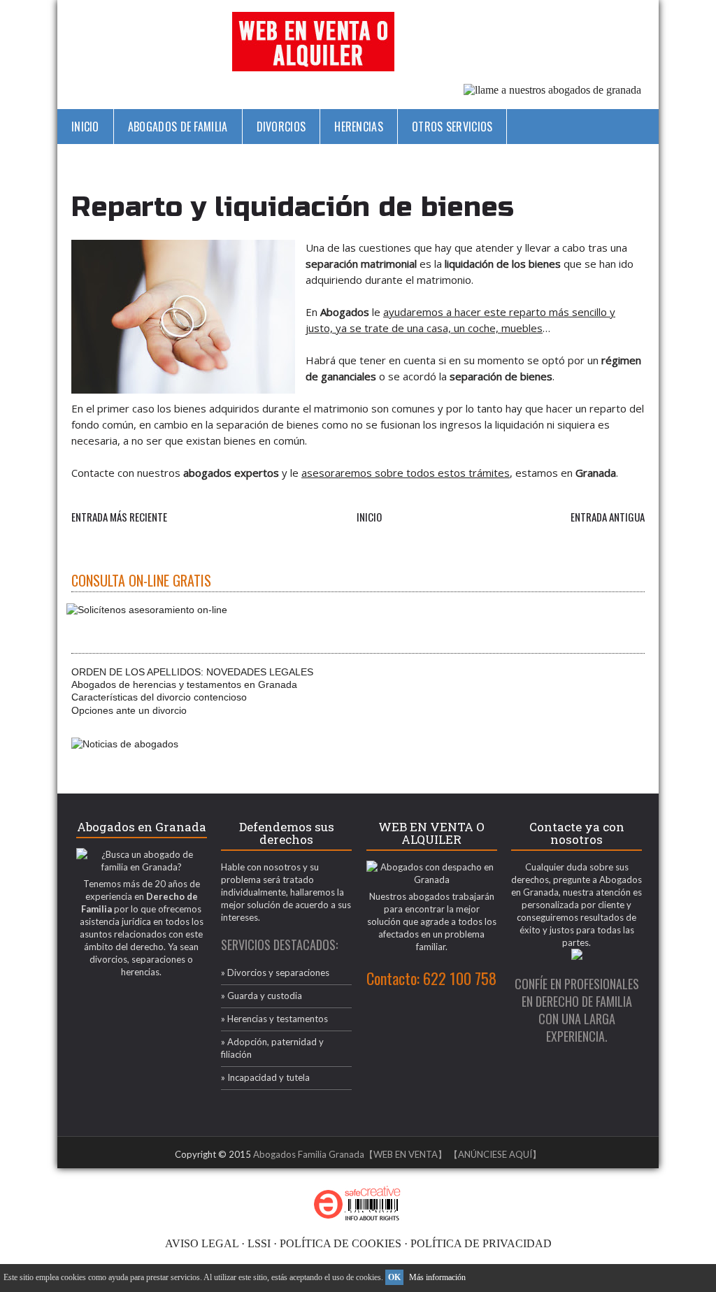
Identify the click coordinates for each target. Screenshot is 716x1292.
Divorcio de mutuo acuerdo (140, 161)
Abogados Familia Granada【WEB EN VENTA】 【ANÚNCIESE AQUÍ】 (397, 1154)
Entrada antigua (608, 516)
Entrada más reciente (119, 516)
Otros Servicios (452, 126)
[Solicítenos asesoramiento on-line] (149, 609)
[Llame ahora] (552, 90)
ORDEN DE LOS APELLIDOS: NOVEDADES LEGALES (192, 671)
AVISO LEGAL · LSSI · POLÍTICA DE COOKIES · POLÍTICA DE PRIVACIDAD (358, 1243)
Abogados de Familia (178, 126)
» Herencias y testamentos (274, 1018)
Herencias (358, 126)
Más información (437, 1277)
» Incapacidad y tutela (265, 1077)
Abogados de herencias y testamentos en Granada (184, 684)
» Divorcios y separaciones (275, 972)
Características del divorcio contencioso (159, 697)
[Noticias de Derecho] (124, 743)
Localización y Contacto (300, 161)
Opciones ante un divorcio (129, 710)
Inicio (85, 126)
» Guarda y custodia (261, 995)
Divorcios (281, 126)
